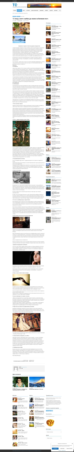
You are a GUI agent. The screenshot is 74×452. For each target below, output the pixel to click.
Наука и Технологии (34, 10)
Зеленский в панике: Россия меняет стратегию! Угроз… (56, 59)
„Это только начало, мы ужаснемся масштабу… (56, 96)
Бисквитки (60, 450)
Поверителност (64, 450)
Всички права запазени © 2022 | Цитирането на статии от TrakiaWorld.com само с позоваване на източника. (27, 450)
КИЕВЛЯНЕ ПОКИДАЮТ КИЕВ (56, 39)
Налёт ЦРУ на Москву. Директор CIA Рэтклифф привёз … (56, 122)
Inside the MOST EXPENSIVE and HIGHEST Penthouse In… (56, 186)
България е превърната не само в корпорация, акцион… (56, 158)
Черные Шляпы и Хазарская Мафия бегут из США (56, 46)
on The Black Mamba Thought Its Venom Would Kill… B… (56, 109)
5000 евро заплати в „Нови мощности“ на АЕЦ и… (56, 77)
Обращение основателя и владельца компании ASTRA (39, 418)
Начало (14, 10)
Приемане (55, 448)
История (28, 10)
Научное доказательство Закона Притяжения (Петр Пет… (56, 72)
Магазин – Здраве (21, 430)
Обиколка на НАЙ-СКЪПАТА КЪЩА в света (56, 180)
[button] (72, 443)
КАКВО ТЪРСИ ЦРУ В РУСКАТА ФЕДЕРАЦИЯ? (55, 116)
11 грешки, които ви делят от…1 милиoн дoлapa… (39, 424)
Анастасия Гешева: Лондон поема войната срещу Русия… (56, 33)
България (19, 10)
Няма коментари (19, 20)
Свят (24, 10)
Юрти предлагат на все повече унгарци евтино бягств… (55, 193)
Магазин (55, 10)
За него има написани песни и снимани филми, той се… (56, 218)
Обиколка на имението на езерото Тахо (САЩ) (56, 201)
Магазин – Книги (21, 418)
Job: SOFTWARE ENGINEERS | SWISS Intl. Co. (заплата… (56, 165)
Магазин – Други (21, 405)
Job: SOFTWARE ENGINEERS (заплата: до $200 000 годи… (56, 171)
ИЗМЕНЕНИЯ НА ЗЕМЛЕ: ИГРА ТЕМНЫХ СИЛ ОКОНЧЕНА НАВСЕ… (56, 148)
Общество (18, 16)
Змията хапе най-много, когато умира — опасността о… (56, 135)
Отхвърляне (62, 448)
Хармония (41, 10)
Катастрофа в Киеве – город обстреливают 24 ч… (56, 26)
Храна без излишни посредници (21, 399)
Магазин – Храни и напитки (22, 442)
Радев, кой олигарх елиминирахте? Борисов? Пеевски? (56, 52)
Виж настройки (69, 448)
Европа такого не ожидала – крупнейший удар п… (56, 83)
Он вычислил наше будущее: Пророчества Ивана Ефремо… (56, 103)
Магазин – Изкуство (21, 411)
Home (13, 13)
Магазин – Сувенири (21, 424)
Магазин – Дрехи (21, 436)
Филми (46, 10)
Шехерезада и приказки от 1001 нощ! (36, 389)
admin (15, 20)
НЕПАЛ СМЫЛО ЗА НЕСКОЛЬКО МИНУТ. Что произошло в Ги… (56, 89)
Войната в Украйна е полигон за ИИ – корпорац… (56, 65)
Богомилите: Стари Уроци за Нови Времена (56, 211)
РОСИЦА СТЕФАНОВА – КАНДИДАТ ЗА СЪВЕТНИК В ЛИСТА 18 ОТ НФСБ (20, 390)
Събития (51, 10)
